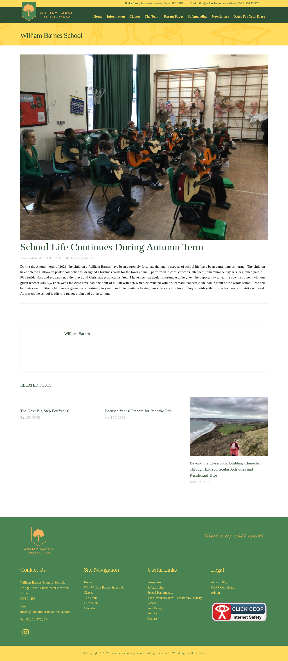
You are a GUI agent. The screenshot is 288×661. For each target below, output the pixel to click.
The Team (90, 598)
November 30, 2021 (35, 258)
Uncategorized (81, 258)
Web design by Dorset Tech (188, 653)
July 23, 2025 (30, 418)
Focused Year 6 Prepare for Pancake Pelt (139, 411)
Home (88, 582)
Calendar (89, 608)
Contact (152, 618)
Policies (152, 613)
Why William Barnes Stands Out (104, 587)
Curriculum (91, 603)
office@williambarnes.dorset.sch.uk (217, 3)
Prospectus (154, 582)
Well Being (154, 608)
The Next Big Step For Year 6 (44, 411)
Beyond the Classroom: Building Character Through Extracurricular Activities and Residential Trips (225, 469)
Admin (215, 592)
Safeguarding (155, 587)
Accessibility (219, 582)
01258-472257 (251, 3)
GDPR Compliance (223, 587)
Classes (88, 592)
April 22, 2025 (115, 418)
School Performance (160, 592)
